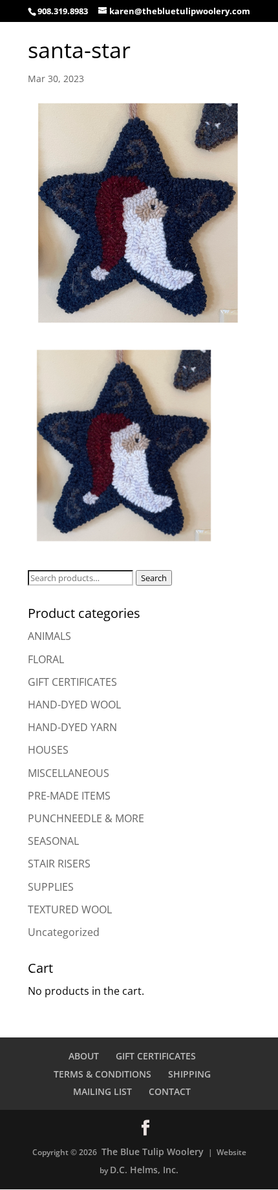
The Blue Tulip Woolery (152, 1151)
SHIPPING (189, 1074)
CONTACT (170, 1091)
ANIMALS (49, 636)
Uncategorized (64, 932)
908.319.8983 (62, 11)
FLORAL (46, 659)
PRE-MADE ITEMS (69, 796)
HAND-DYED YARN (72, 727)
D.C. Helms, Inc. (144, 1169)
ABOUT (84, 1056)
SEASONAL (53, 841)
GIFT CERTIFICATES (72, 682)
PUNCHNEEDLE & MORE (86, 818)
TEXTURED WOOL (70, 909)
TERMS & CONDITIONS (102, 1074)
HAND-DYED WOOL (74, 704)
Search (154, 578)
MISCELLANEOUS (68, 773)
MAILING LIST (102, 1091)
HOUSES (48, 750)
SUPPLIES (51, 887)
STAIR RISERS (59, 863)
